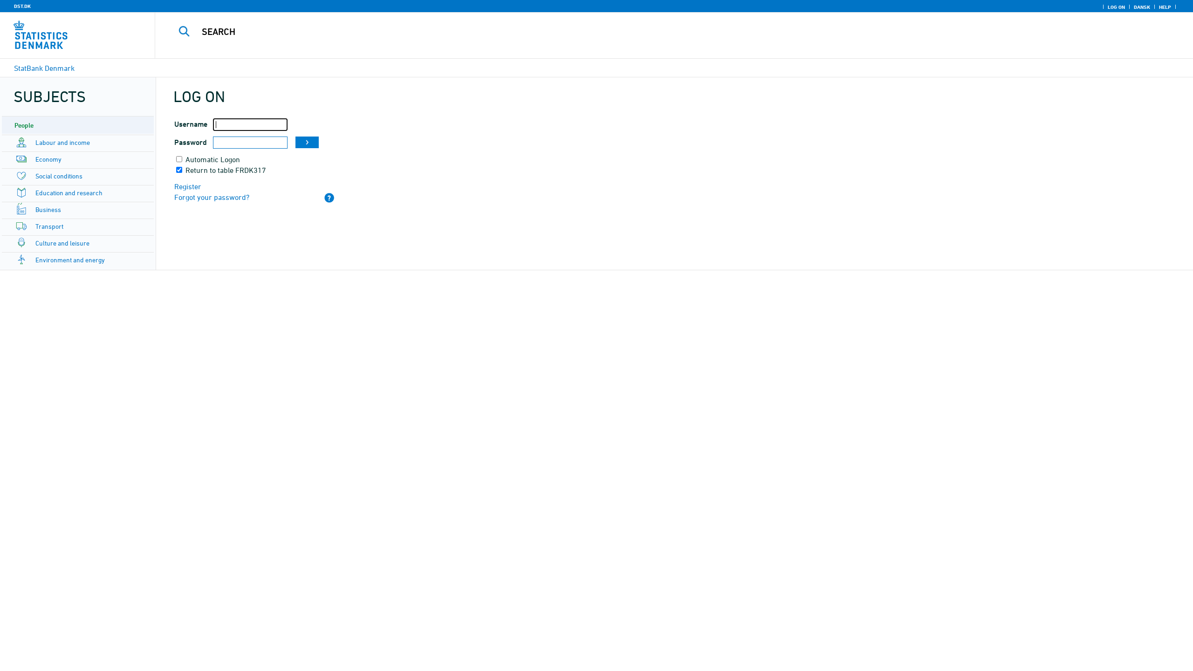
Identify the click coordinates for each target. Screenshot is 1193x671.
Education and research (69, 193)
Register (187, 186)
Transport (49, 226)
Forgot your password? (211, 197)
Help (1165, 7)
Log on (1116, 7)
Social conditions (58, 176)
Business (48, 209)
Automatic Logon (212, 159)
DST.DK (22, 6)
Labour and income (62, 142)
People (24, 125)
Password (190, 142)
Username (190, 124)
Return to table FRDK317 (225, 170)
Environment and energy (70, 260)
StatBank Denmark (44, 68)
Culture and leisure (62, 243)
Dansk (1142, 7)
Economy (48, 159)
